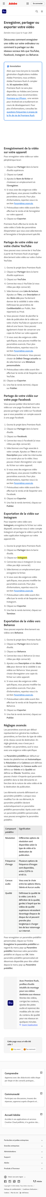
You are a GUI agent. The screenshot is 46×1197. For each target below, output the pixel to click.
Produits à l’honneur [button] (12, 1168)
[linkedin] (19, 1181)
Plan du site (14, 1193)
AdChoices (25, 1193)
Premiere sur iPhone (16, 98)
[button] (28, 4)
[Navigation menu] (4, 3)
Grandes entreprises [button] (11, 1146)
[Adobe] (13, 3)
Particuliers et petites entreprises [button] (16, 1140)
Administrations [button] (10, 1151)
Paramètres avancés (23, 203)
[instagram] (10, 1181)
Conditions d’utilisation (30, 1189)
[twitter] (14, 1181)
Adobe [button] (6, 1163)
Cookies (6, 1193)
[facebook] (5, 1181)
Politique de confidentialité (12, 1189)
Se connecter (38, 3)
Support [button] (7, 1157)
